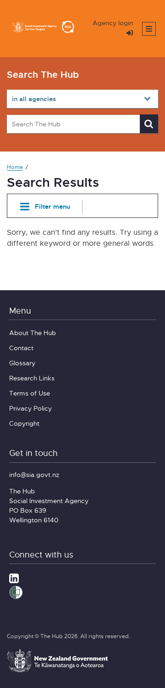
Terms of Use (29, 393)
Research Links (32, 378)
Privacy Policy (30, 408)
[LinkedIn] (14, 577)
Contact (21, 348)
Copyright (24, 423)
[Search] (149, 123)
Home (15, 166)
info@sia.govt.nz (34, 474)
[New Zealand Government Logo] (57, 671)
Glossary (22, 363)
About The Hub (32, 332)
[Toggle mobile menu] (149, 29)
